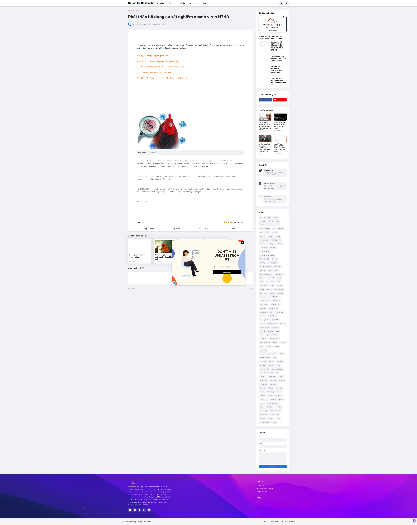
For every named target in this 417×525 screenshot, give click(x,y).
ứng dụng (279, 407)
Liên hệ (284, 522)
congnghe (271, 244)
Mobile (270, 331)
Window (262, 418)
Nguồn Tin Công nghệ (141, 3)
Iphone (272, 293)
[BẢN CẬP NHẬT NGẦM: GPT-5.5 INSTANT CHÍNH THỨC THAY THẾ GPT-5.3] (264, 44)
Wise (278, 418)
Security (262, 376)
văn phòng (263, 411)
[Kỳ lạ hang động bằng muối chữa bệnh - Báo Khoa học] (264, 81)
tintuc (261, 399)
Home (259, 502)
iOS (261, 293)
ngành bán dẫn (271, 335)
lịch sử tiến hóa (272, 323)
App (277, 221)
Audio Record (264, 228)
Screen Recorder (276, 369)
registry (262, 365)
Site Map (292, 522)
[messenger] (414, 520)
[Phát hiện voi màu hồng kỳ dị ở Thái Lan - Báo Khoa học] (264, 58)
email (279, 278)
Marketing (275, 327)
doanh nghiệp (272, 263)
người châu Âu (274, 338)
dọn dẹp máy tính (265, 266)
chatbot (270, 236)
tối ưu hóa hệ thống (277, 399)
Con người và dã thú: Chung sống (137, 256)
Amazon (275, 217)
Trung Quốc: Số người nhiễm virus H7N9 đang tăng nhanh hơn (162, 78)
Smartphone (272, 376)
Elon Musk (270, 278)
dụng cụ (262, 270)
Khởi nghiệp (279, 312)
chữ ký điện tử (276, 240)
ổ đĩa (261, 346)
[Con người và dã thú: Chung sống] (139, 246)
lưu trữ (282, 323)
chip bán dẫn (264, 240)
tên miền (263, 388)
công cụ (280, 244)
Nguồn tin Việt (262, 491)
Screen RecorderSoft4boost (269, 373)
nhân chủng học (265, 342)
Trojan (262, 407)
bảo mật (281, 228)
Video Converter (275, 411)
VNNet (138, 10)
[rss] (149, 510)
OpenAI (282, 342)
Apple (261, 225)
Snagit (281, 376)
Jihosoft (262, 297)
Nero (277, 331)
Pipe (274, 357)
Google (262, 289)
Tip (267, 399)
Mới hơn (132, 288)
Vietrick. (148, 522)
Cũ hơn (249, 288)
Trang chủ (131, 10)
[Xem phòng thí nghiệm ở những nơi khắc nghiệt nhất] (165, 246)
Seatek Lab (260, 486)
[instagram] (144, 510)
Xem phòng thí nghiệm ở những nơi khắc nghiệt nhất (164, 257)
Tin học (262, 395)
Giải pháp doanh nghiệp (265, 488)
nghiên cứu (263, 338)
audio (278, 225)
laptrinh (262, 323)
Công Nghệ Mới (265, 251)
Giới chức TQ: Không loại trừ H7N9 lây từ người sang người (160, 67)
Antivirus (270, 221)
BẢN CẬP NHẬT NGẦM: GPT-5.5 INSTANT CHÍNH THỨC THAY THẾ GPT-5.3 (277, 46)
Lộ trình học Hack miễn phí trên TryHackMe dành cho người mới (270, 37)
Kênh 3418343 (272, 297)
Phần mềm (263, 350)
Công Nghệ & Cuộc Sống (268, 247)
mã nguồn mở (264, 327)
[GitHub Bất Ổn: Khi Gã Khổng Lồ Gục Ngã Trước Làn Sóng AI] (280, 117)
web (278, 414)
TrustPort (270, 407)
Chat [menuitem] (204, 3)
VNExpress (263, 414)
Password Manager (272, 346)
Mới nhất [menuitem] (160, 3)
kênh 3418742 (275, 304)
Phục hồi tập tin (265, 357)
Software (273, 380)
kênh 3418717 (264, 304)
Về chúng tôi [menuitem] (194, 3)
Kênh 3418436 (264, 301)
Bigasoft (274, 232)
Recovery (280, 361)
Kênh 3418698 (275, 301)
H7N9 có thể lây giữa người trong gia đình (154, 72)
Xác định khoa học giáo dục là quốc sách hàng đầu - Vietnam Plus (277, 69)
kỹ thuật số (275, 320)
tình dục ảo (278, 395)
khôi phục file (273, 308)
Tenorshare (273, 384)
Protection (263, 361)
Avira (273, 228)
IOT (266, 293)
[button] (281, 3)
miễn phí (262, 331)
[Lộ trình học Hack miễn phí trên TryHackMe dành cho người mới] (273, 24)
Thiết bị (270, 388)
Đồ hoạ (262, 278)
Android (262, 221)
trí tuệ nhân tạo (273, 403)
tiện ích (262, 392)
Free (278, 282)
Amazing (267, 217)
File (267, 282)
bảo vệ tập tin (264, 232)
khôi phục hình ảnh (266, 312)
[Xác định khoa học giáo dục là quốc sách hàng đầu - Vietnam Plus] (264, 68)
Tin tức (270, 395)
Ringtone (271, 365)
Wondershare (264, 422)
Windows (271, 418)
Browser (262, 236)
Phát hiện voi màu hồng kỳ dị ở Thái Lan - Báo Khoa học (278, 58)
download (277, 266)
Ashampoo (269, 225)
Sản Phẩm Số (264, 369)
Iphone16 (280, 293)
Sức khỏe (282, 380)
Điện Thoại (279, 274)
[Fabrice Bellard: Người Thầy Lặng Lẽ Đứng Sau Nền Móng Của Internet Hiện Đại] (265, 117)
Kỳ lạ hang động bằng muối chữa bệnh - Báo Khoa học (278, 80)
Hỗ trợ (269, 289)
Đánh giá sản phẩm (266, 274)
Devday (262, 263)
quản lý (271, 361)
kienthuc (262, 316)
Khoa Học (263, 308)
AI (260, 217)
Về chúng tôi (274, 522)
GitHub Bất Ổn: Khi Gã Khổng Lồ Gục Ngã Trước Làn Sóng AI (280, 125)
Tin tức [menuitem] (171, 3)
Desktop (274, 259)
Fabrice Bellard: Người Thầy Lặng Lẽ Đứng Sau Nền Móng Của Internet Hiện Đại (265, 126)
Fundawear (263, 285)
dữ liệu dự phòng (273, 270)
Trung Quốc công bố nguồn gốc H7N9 (152, 56)
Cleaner (262, 244)
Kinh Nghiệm (272, 316)
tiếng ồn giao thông (273, 392)
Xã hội (274, 422)
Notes (275, 342)
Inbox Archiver (279, 289)
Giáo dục (280, 285)
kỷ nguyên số (264, 320)
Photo (282, 354)
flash (272, 282)
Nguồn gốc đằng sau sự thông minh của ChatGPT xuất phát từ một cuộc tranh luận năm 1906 (265, 148)
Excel (261, 282)
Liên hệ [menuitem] (182, 3)
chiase (278, 236)
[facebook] (265, 99)
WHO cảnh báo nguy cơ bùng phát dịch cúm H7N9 (157, 61)
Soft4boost (263, 380)
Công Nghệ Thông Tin (267, 255)
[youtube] (280, 99)
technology (263, 384)
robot (278, 365)
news (261, 335)
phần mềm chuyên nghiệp (268, 354)
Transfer (262, 403)
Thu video (279, 388)
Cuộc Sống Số (264, 259)
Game (272, 285)
